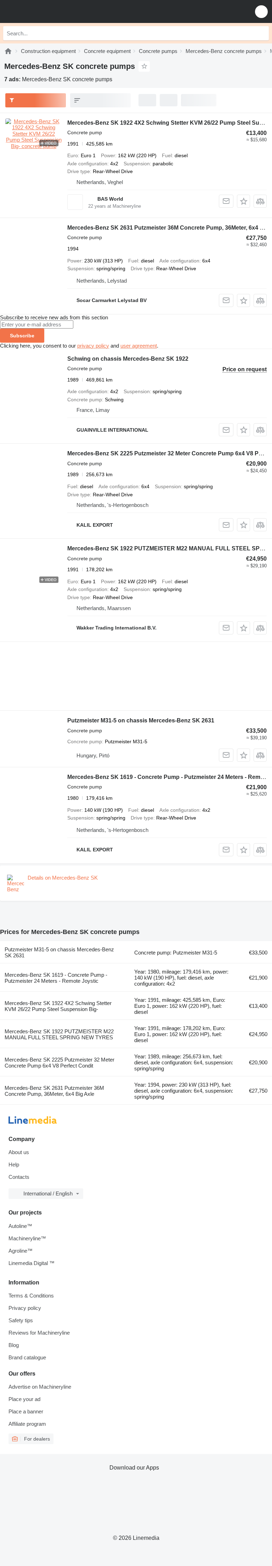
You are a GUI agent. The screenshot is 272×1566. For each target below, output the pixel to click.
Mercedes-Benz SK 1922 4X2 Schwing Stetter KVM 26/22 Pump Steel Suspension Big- (58, 1006)
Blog (13, 1345)
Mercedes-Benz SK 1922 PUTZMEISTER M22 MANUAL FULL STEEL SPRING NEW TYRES (59, 1034)
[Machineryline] (8, 51)
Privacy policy (24, 1308)
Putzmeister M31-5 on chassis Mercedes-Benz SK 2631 (140, 720)
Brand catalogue (27, 1357)
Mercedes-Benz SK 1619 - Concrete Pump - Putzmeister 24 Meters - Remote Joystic (56, 978)
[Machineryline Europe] (49, 11)
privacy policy (93, 346)
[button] (261, 11)
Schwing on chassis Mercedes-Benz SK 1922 (127, 359)
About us (18, 1152)
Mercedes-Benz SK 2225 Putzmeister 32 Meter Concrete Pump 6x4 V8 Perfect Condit (59, 1063)
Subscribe (22, 335)
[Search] (262, 33)
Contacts (18, 1177)
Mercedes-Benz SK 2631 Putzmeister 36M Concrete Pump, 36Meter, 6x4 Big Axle (54, 1091)
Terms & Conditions (31, 1296)
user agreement (138, 346)
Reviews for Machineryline (39, 1333)
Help (13, 1165)
